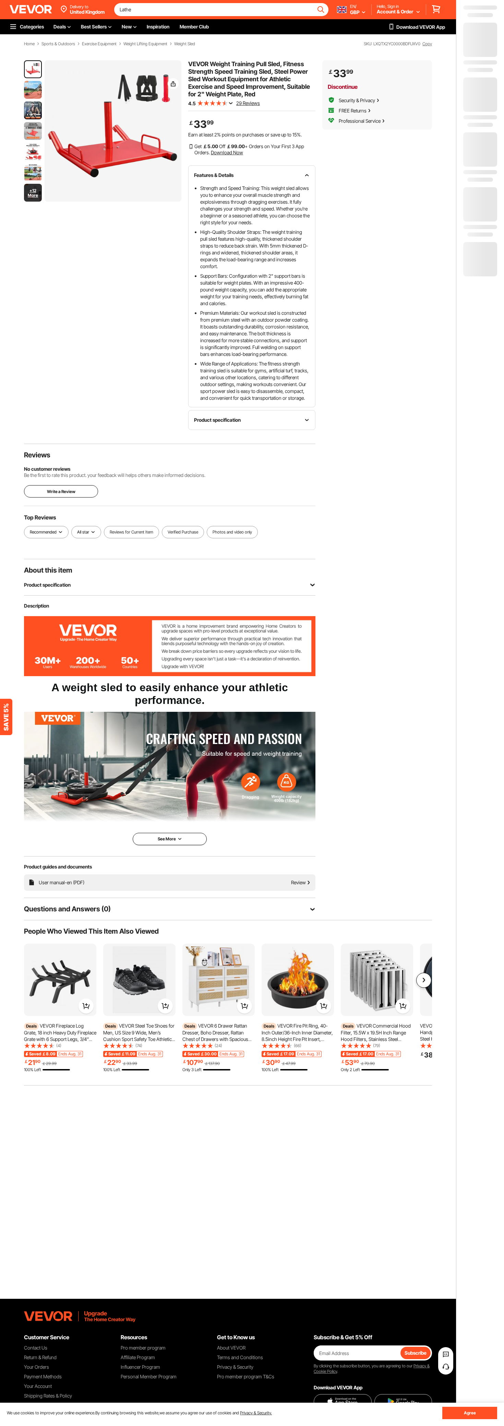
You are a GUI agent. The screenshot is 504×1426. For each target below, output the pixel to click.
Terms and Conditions (240, 1357)
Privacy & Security (235, 1367)
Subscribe (416, 1353)
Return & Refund (40, 1357)
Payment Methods (43, 1376)
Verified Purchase (183, 532)
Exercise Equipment (99, 43)
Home (29, 43)
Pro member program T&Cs (245, 1376)
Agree (470, 1412)
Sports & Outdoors (58, 43)
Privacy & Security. (256, 1412)
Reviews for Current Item (131, 532)
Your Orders (36, 1367)
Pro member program (143, 1348)
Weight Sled (184, 43)
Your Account (38, 1386)
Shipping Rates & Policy (48, 1396)
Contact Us (35, 1348)
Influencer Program (140, 1367)
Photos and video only (232, 532)
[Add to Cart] (86, 1006)
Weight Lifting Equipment (145, 43)
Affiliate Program (138, 1357)
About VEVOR (231, 1348)
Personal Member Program (149, 1376)
